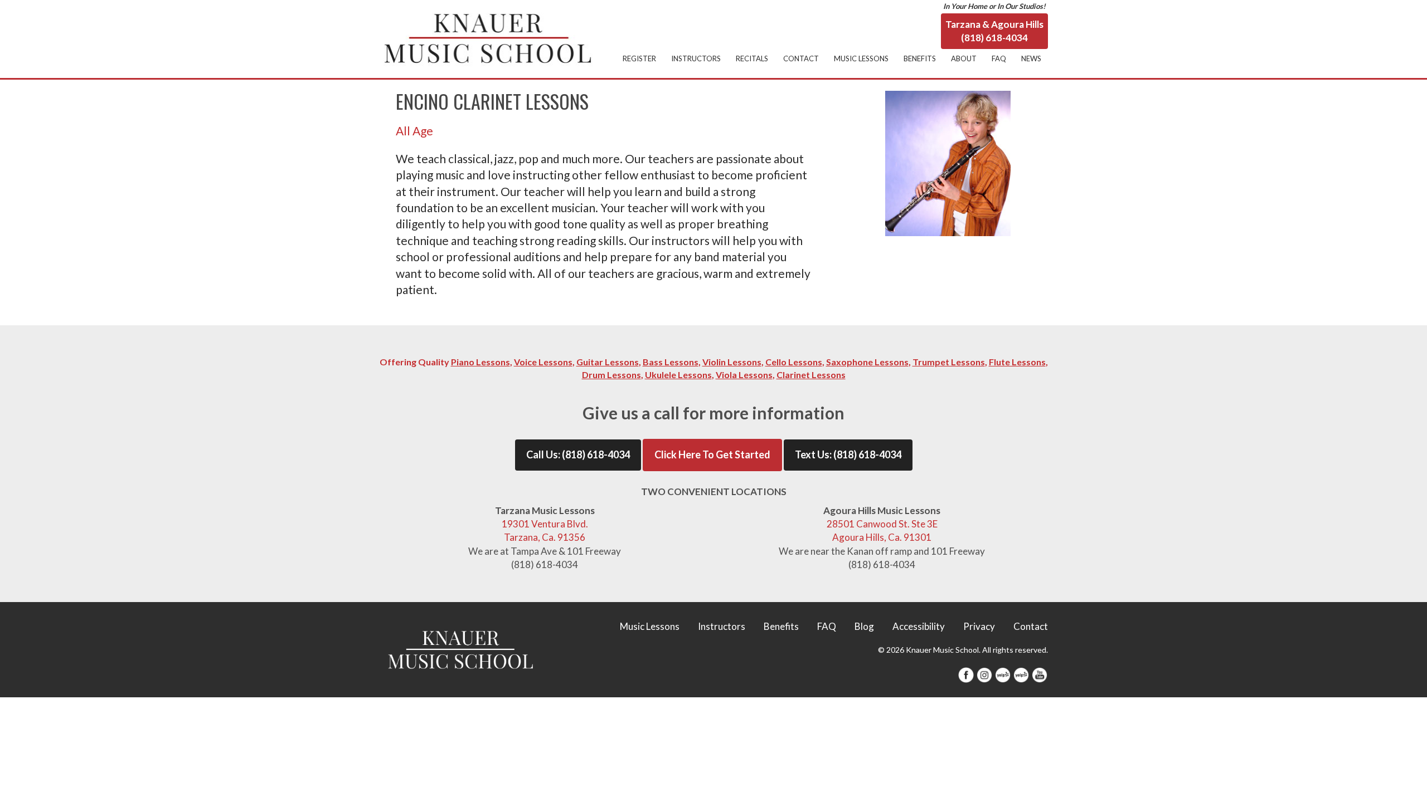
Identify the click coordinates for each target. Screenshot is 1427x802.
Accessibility (918, 626)
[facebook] (966, 673)
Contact (1030, 626)
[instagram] (984, 673)
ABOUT (964, 58)
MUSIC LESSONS (861, 58)
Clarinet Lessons (811, 374)
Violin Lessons (731, 361)
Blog (864, 626)
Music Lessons (649, 626)
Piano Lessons (480, 361)
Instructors (721, 626)
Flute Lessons (1017, 361)
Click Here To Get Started (712, 454)
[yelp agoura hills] (1021, 673)
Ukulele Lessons (678, 374)
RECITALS (752, 58)
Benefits (781, 626)
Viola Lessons (744, 374)
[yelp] (1002, 673)
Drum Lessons (611, 374)
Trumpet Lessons (948, 361)
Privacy (979, 626)
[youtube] (1039, 673)
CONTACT (801, 58)
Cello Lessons (793, 361)
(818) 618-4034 (596, 454)
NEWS (1031, 58)
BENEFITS (920, 58)
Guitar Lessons (607, 361)
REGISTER (639, 58)
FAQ (999, 58)
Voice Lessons (543, 361)
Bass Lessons (670, 361)
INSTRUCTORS (696, 58)
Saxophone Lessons (867, 361)
